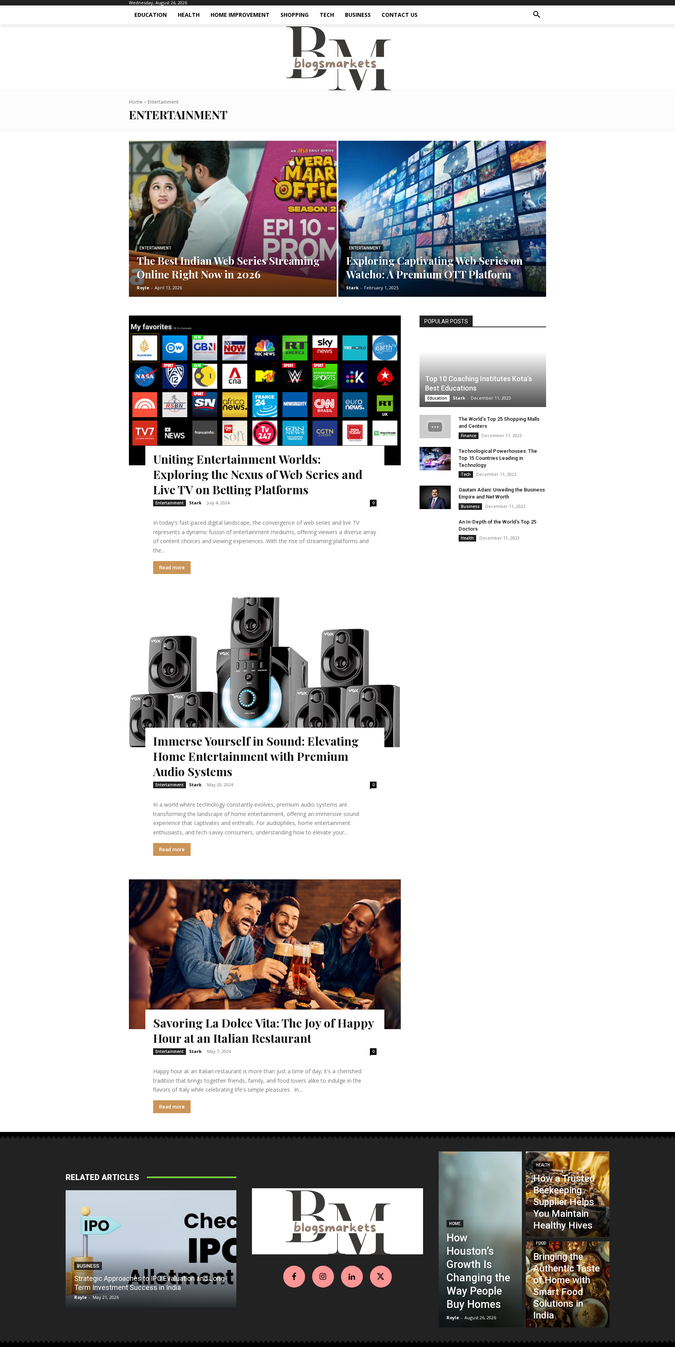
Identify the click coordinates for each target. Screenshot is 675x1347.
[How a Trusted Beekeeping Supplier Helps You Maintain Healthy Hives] (567, 1194)
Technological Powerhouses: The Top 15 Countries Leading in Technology (498, 458)
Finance (468, 435)
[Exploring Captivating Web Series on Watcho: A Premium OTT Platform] (442, 219)
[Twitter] (381, 1277)
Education (437, 398)
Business (470, 506)
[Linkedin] (352, 1277)
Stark (195, 503)
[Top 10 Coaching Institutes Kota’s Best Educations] (483, 372)
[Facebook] (294, 1277)
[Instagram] (323, 1277)
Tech (466, 474)
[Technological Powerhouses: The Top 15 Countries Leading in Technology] (435, 458)
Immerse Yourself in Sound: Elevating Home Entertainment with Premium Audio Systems (256, 756)
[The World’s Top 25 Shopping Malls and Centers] (435, 426)
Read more (172, 567)
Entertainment (155, 248)
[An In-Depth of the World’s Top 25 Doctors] (435, 529)
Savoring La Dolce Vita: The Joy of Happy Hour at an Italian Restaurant (263, 1030)
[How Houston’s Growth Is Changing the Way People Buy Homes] (480, 1239)
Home (136, 102)
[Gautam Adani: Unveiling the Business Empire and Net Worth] (435, 497)
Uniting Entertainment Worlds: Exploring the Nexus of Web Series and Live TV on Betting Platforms (257, 474)
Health (467, 538)
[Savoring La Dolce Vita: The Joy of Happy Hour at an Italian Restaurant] (265, 954)
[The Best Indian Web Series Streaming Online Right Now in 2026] (233, 219)
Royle (80, 1297)
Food (541, 1243)
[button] (536, 14)
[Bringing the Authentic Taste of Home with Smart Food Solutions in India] (567, 1284)
